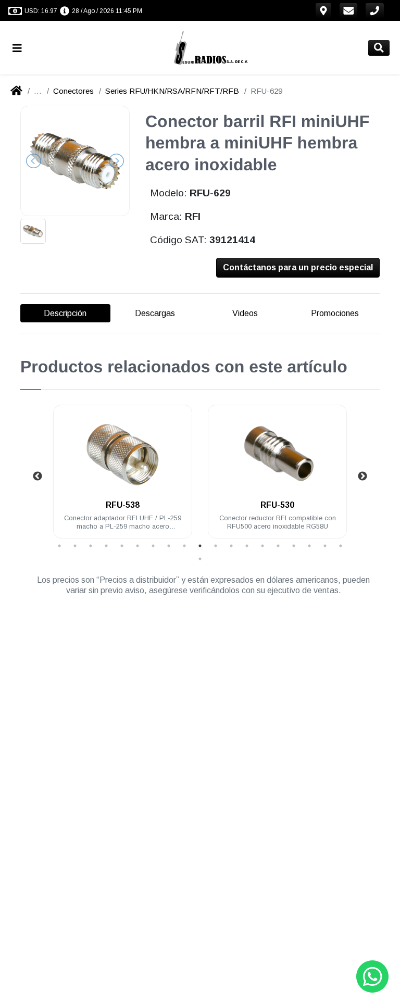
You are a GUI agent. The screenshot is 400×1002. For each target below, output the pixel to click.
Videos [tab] (245, 313)
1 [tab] (59, 546)
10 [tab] (200, 546)
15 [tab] (278, 546)
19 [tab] (340, 546)
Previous (37, 476)
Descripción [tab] (65, 313)
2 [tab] (75, 546)
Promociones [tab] (335, 313)
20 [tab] (200, 559)
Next (362, 476)
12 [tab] (231, 546)
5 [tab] (122, 546)
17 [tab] (309, 546)
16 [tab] (294, 546)
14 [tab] (262, 546)
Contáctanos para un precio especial (298, 267)
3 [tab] (90, 546)
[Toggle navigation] (21, 47)
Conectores (73, 90)
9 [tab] (184, 546)
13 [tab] (247, 546)
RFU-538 (123, 504)
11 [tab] (215, 546)
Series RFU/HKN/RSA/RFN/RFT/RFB (172, 90)
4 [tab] (106, 546)
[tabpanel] (122, 478)
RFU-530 (277, 504)
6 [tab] (137, 546)
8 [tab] (169, 546)
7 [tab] (153, 546)
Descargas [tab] (155, 313)
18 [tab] (325, 546)
